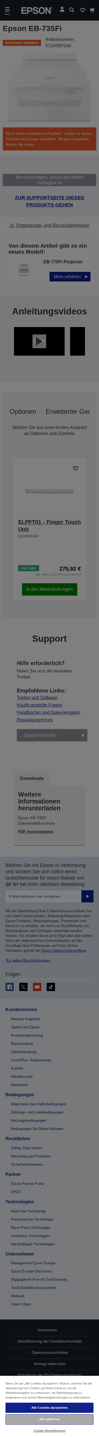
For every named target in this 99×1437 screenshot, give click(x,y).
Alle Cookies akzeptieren (49, 1407)
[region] (49, 1406)
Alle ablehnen (49, 1419)
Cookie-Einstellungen (49, 1430)
